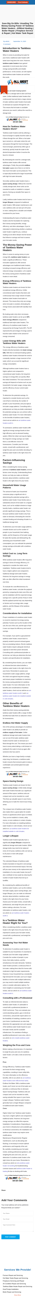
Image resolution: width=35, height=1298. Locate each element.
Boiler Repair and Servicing (12, 1292)
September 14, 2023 (19, 41)
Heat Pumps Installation (11, 1289)
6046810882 (11, 2)
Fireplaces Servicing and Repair (13, 1281)
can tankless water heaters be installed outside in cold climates (17, 696)
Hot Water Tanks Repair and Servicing (15, 1278)
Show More (17, 1295)
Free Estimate (23, 2)
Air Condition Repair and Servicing (14, 1283)
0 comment (7, 44)
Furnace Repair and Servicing (13, 1275)
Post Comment (10, 1237)
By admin (6, 41)
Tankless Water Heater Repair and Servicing (17, 1286)
